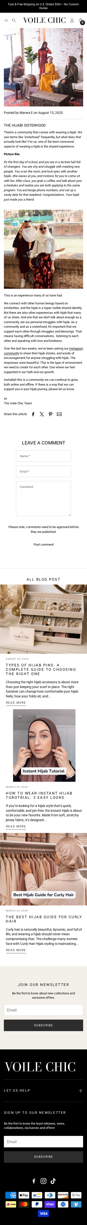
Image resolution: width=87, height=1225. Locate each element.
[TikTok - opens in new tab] (53, 1181)
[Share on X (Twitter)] (41, 414)
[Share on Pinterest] (50, 414)
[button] (6, 20)
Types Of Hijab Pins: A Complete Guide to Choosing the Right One (41, 669)
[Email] (59, 414)
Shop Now (72, 6)
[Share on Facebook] (33, 414)
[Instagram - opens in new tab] (43, 1181)
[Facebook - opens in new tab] (34, 1181)
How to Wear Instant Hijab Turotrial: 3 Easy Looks (39, 795)
